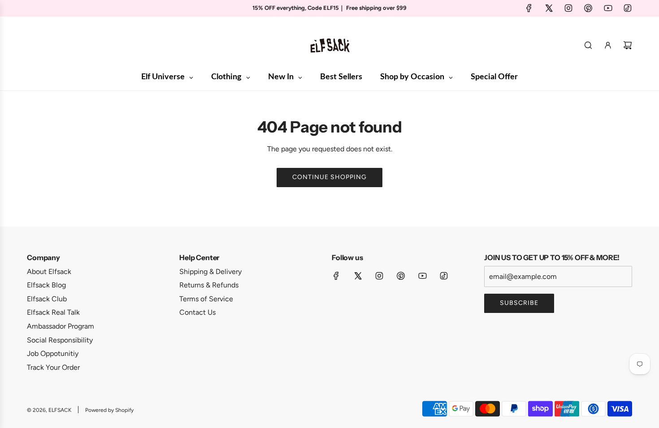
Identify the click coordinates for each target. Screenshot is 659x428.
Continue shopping (329, 177)
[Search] (588, 45)
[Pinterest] (588, 8)
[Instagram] (568, 8)
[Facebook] (529, 8)
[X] (549, 8)
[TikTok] (627, 8)
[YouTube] (608, 8)
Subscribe (519, 303)
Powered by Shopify (109, 410)
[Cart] (627, 45)
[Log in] (608, 45)
